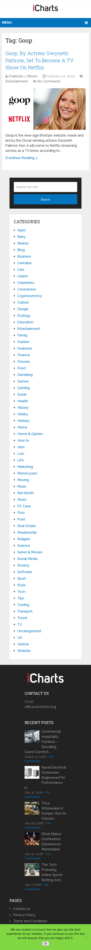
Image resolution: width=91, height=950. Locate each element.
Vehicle (23, 644)
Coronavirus (26, 289)
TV (19, 624)
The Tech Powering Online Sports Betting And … (52, 872)
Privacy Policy (24, 915)
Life (20, 460)
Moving (23, 480)
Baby (21, 237)
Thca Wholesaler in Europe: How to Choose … (53, 810)
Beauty (23, 243)
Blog (21, 250)
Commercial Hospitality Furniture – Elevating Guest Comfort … (43, 742)
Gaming (23, 388)
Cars (20, 270)
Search (45, 199)
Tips (20, 598)
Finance (23, 355)
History (23, 408)
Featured (24, 348)
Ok (45, 943)
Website (24, 651)
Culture (23, 302)
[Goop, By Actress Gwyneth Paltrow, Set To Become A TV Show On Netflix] (45, 109)
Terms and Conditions (30, 921)
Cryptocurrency (29, 296)
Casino (22, 276)
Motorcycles (27, 473)
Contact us (21, 909)
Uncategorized (29, 631)
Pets (21, 513)
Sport (21, 578)
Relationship (27, 532)
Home (22, 427)
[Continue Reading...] (21, 158)
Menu (7, 23)
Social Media (27, 559)
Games (23, 381)
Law (20, 454)
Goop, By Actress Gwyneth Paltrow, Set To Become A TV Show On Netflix (39, 60)
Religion (23, 539)
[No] (86, 937)
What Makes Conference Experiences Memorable (51, 841)
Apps (21, 230)
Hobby (22, 414)
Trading (23, 605)
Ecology (23, 316)
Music (21, 486)
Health (22, 401)
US (19, 638)
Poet (21, 519)
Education (25, 322)
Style (21, 585)
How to (23, 440)
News (21, 500)
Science (23, 546)
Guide (22, 394)
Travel (22, 618)
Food (21, 368)
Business (24, 256)
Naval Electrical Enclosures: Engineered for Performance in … (45, 777)
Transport (25, 611)
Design (22, 309)
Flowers (23, 362)
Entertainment (16, 81)
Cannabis (24, 263)
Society (23, 565)
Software (24, 572)
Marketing (25, 467)
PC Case (24, 506)
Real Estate (26, 526)
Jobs (21, 447)
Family (22, 335)
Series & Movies (30, 552)
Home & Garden (30, 434)
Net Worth (25, 493)
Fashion (23, 342)
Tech (21, 592)
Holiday (23, 421)
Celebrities (25, 283)
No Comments (49, 81)
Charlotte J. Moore (22, 76)
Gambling (25, 375)
